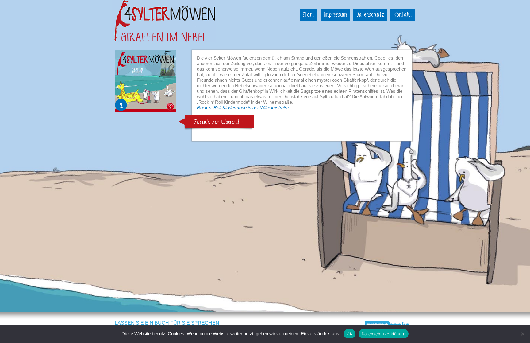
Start (308, 15)
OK (349, 333)
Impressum (335, 15)
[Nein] (522, 334)
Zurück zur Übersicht (218, 122)
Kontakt (403, 15)
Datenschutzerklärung (383, 333)
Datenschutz (370, 15)
